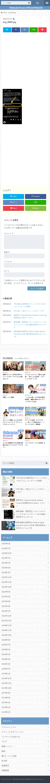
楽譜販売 (5, 765)
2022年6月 (6, 592)
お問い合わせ (37, 3)
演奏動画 (5, 770)
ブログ (4, 741)
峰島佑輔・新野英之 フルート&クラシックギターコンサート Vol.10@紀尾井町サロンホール (30, 324)
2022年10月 (7, 587)
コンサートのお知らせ (11, 736)
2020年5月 (6, 654)
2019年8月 (6, 697)
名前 (7, 252)
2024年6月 (6, 543)
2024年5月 (6, 548)
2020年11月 (7, 630)
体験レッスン (7, 746)
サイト (7, 271)
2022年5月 (6, 596)
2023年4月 (6, 567)
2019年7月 (6, 702)
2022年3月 (6, 606)
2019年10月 (7, 688)
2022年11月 (7, 582)
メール (8, 261)
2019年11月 (7, 683)
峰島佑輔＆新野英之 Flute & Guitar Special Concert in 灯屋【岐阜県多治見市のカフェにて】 (30, 333)
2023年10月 (7, 553)
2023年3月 (6, 572)
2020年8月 (6, 640)
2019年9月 (6, 693)
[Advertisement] (25, 60)
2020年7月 (6, 644)
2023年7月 (6, 558)
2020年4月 (6, 659)
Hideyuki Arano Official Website (25, 7)
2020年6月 (6, 649)
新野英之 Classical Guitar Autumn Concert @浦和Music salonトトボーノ (30, 316)
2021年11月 (7, 620)
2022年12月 (7, 577)
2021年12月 (7, 616)
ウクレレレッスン (9, 727)
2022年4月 (6, 601)
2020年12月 (7, 625)
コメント (9, 233)
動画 (3, 751)
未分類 (4, 761)
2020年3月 (6, 664)
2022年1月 (6, 611)
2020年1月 (6, 673)
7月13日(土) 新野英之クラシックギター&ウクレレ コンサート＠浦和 (30, 305)
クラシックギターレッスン (13, 732)
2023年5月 (6, 563)
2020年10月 (7, 635)
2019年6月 (6, 707)
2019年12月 (7, 678)
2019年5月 (6, 712)
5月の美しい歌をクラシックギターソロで (29, 311)
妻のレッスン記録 (9, 756)
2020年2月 (6, 669)
